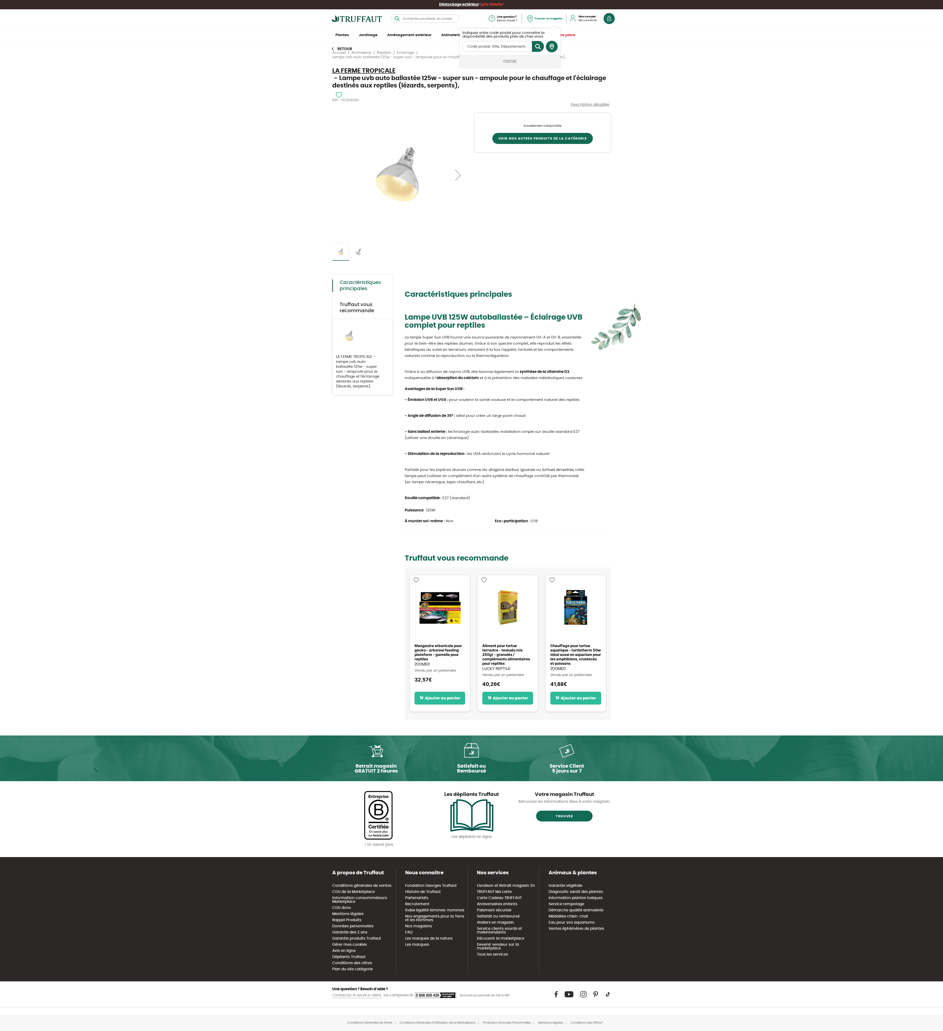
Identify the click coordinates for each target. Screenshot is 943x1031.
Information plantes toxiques (576, 898)
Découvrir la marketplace (500, 938)
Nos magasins (418, 926)
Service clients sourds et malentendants (499, 930)
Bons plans (565, 35)
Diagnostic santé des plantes (576, 892)
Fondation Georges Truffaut (431, 886)
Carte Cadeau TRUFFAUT (499, 898)
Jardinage (368, 35)
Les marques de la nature (429, 938)
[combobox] (424, 18)
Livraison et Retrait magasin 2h (506, 886)
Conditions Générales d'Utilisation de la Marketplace (437, 1022)
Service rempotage (566, 904)
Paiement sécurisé (494, 910)
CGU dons (341, 908)
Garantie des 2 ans (349, 932)
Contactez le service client (357, 995)
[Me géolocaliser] (552, 47)
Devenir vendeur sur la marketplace (498, 946)
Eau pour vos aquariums (572, 922)
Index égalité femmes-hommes (434, 910)
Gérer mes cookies (349, 944)
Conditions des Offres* (586, 1022)
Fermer (510, 61)
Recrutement (417, 904)
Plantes (342, 35)
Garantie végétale (565, 886)
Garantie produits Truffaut (356, 938)
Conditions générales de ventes (361, 886)
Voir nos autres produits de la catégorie (543, 138)
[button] (458, 175)
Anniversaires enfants (497, 904)
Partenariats (416, 898)
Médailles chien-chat (568, 916)
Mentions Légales (550, 1022)
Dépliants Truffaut (349, 957)
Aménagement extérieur (409, 35)
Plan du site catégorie (352, 969)
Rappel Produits (346, 920)
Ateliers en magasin (495, 922)
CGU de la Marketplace (353, 892)
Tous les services (492, 954)
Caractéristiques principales (360, 285)
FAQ (409, 932)
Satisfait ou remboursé (498, 916)
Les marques (417, 944)
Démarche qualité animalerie (576, 910)
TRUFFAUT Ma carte (494, 892)
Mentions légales (348, 914)
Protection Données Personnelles (507, 1022)
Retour (344, 49)
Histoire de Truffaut (423, 892)
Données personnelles (353, 926)
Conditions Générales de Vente (369, 1022)
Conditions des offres (352, 963)
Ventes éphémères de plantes (576, 929)
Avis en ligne (344, 951)
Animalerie (451, 35)
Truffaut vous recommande (357, 307)
